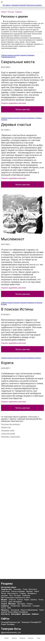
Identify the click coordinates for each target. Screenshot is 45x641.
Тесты (3, 608)
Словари (36, 606)
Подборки (26, 595)
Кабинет (35, 614)
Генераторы (15, 606)
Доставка (21, 604)
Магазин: (12, 604)
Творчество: (6, 589)
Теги (11, 595)
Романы (23, 593)
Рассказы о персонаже (10, 437)
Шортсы (34, 600)
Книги (36, 591)
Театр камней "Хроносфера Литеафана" (22, 611)
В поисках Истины (17, 309)
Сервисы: (5, 606)
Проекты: (5, 610)
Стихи (25, 589)
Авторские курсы (8, 587)
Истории (17, 595)
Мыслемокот (12, 239)
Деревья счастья (16, 125)
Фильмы (29, 591)
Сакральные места (18, 62)
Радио (26, 600)
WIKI (9, 608)
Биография (16, 614)
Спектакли (5, 591)
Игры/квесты (12, 593)
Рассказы (17, 589)
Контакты (5, 614)
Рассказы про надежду (10, 424)
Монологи (33, 589)
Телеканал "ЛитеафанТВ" (31, 622)
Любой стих (6, 427)
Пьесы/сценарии (18, 591)
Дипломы (26, 614)
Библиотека (26, 606)
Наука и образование (29, 610)
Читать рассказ (22, 109)
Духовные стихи (7, 430)
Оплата (29, 604)
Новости (12, 600)
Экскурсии (15, 610)
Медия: (4, 600)
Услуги (4, 604)
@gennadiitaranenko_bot (11, 632)
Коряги (7, 363)
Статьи (20, 600)
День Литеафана (15, 602)
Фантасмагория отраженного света (15, 597)
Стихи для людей (8, 433)
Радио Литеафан (8, 624)
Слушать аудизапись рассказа (13, 103)
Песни (3, 593)
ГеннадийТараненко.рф (10, 622)
